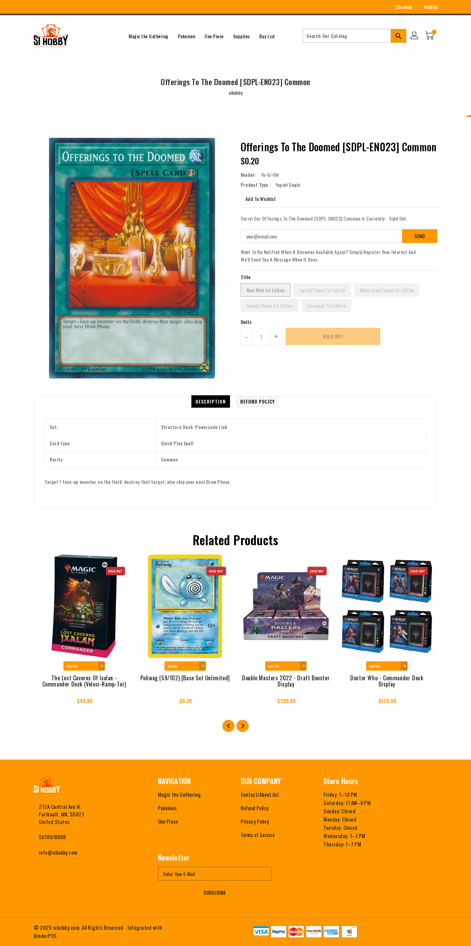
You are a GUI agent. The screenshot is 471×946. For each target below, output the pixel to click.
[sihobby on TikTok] (75, 7)
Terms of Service (258, 834)
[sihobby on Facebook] (24, 7)
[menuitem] (148, 36)
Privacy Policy (255, 821)
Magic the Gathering (179, 794)
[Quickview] (45, 703)
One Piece (168, 821)
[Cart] (430, 36)
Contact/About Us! (260, 794)
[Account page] (415, 36)
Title (246, 277)
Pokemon (167, 808)
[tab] (210, 401)
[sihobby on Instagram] (37, 7)
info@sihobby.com (58, 852)
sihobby (236, 92)
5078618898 (52, 837)
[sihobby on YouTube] (49, 7)
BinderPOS (45, 935)
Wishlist (431, 6)
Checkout (403, 6)
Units (246, 321)
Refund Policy (255, 808)
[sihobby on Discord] (62, 7)
